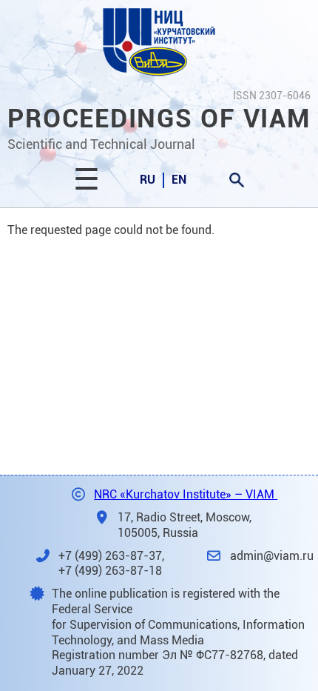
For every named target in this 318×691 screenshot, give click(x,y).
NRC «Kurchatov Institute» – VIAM (185, 494)
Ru (147, 180)
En (179, 180)
